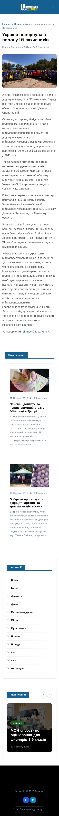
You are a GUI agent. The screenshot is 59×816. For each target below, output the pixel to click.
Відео (14, 580)
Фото (14, 660)
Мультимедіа (19, 628)
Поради (15, 644)
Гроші (14, 588)
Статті (14, 652)
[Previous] (43, 694)
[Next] (49, 694)
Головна (6, 24)
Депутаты (16, 596)
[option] (29, 727)
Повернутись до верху (31, 809)
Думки (15, 604)
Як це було (17, 668)
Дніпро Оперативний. (36, 332)
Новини (18, 24)
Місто (14, 620)
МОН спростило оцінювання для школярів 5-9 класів (28, 735)
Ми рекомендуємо (22, 612)
